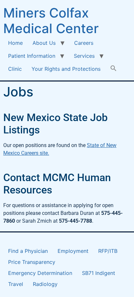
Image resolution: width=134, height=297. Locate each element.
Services (84, 56)
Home (15, 43)
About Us (44, 43)
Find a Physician (28, 251)
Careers (83, 43)
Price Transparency (31, 262)
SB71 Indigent (98, 273)
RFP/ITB (107, 251)
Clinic (15, 69)
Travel (15, 284)
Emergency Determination (40, 273)
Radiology (45, 284)
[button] (113, 68)
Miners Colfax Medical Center (51, 20)
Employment (73, 251)
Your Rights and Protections (66, 69)
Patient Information (31, 56)
